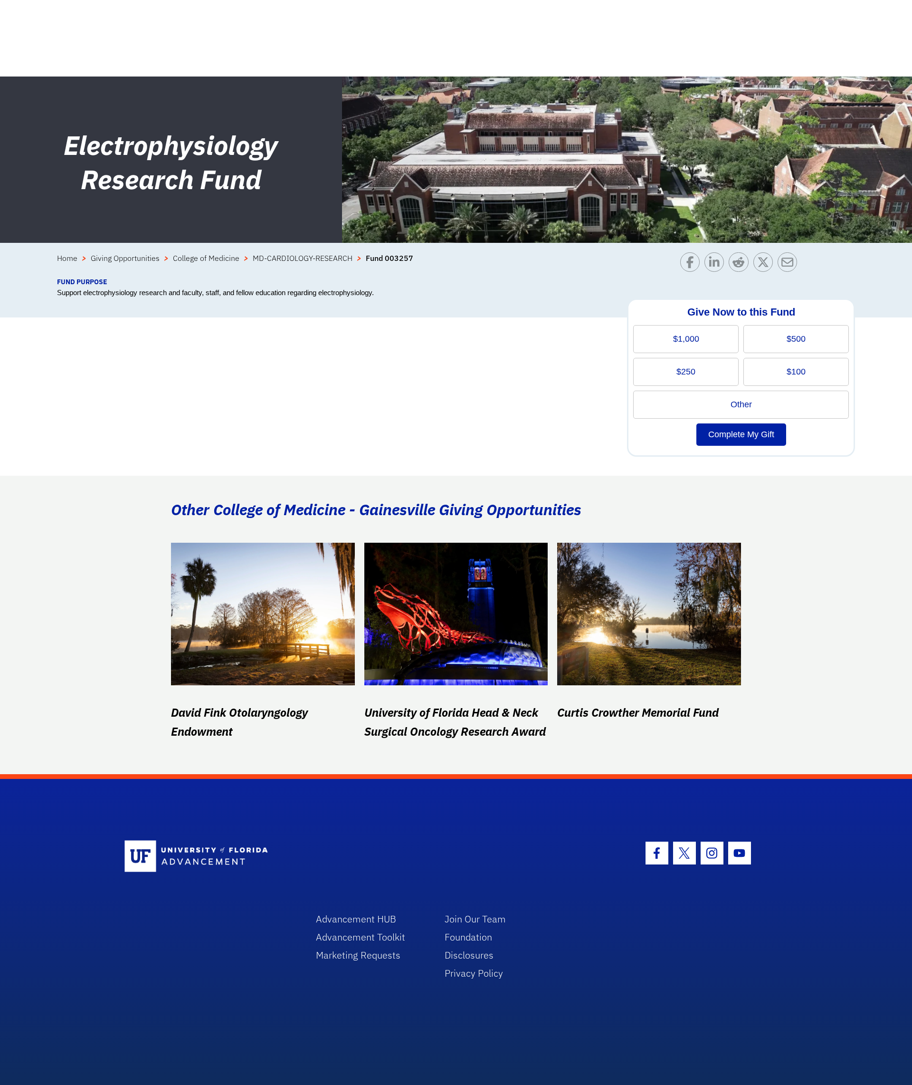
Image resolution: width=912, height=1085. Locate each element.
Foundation (468, 937)
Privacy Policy (474, 973)
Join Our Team (475, 918)
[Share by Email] (790, 264)
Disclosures (469, 955)
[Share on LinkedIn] (716, 264)
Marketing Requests (358, 955)
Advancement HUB (356, 918)
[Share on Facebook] (692, 264)
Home (67, 258)
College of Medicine (206, 258)
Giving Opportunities (125, 258)
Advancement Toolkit (360, 937)
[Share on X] (765, 264)
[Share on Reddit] (741, 264)
